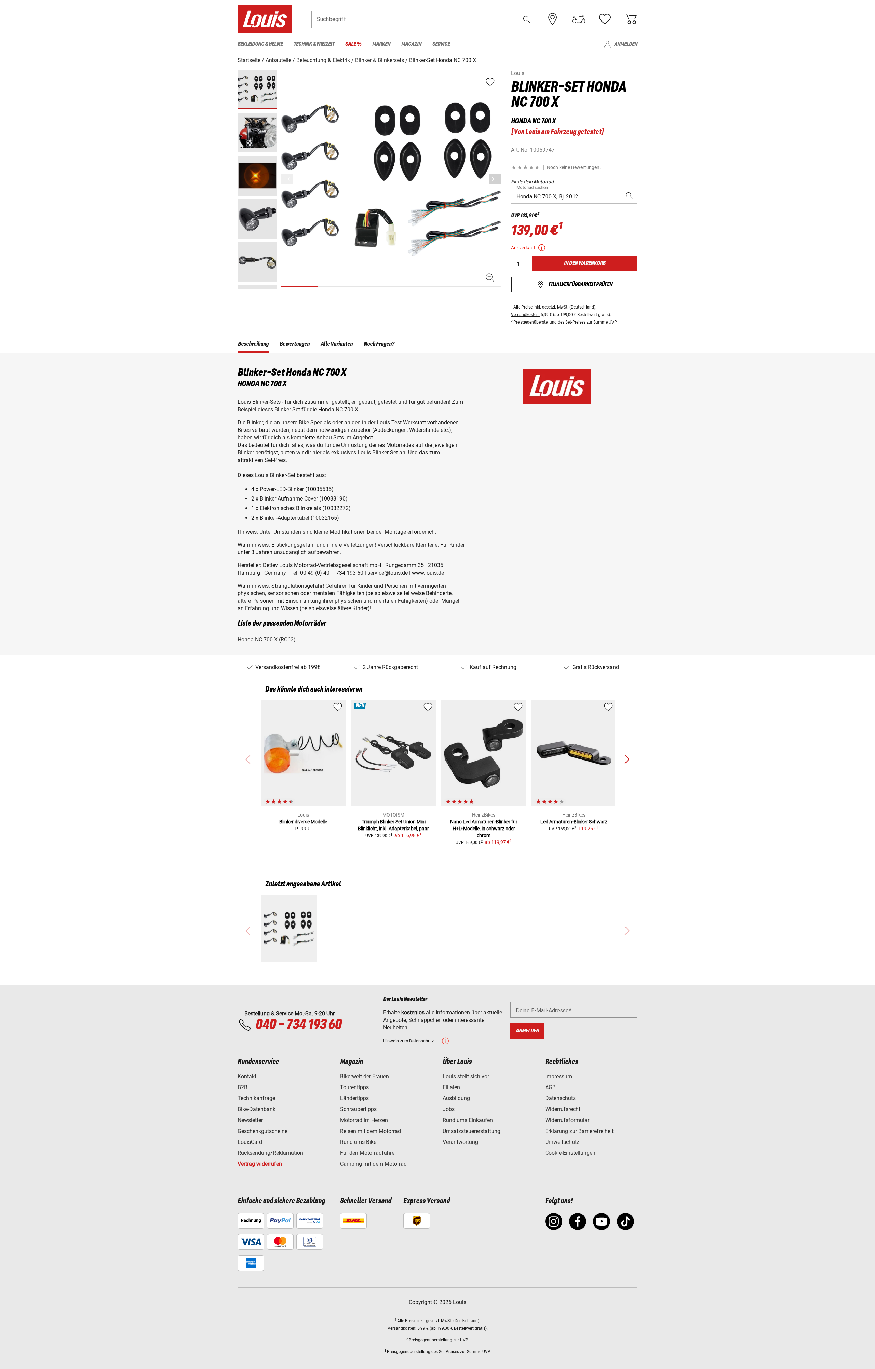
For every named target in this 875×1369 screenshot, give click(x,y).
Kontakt (247, 1076)
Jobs (449, 1109)
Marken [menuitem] (381, 44)
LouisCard (250, 1142)
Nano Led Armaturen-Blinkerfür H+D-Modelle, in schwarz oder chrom (483, 828)
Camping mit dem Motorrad (373, 1164)
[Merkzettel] (604, 19)
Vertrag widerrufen (260, 1164)
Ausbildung (456, 1098)
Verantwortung (460, 1142)
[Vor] (495, 179)
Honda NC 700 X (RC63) (267, 639)
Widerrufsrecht (562, 1109)
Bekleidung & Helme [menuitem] (260, 44)
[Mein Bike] (578, 19)
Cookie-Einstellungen (570, 1153)
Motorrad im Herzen (364, 1120)
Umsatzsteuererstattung (471, 1131)
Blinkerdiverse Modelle (303, 821)
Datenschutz (560, 1098)
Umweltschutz (562, 1142)
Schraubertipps (358, 1109)
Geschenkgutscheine (262, 1131)
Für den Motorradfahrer (368, 1153)
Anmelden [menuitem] (625, 44)
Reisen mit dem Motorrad (370, 1131)
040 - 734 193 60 (298, 1024)
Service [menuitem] (441, 44)
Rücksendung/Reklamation (270, 1153)
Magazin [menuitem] (411, 44)
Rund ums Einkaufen (468, 1120)
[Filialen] (553, 19)
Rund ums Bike (358, 1142)
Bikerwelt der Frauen (364, 1076)
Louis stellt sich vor (466, 1076)
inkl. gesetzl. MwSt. (551, 307)
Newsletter (250, 1120)
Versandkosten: (525, 314)
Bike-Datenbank (256, 1109)
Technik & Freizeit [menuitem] (314, 44)
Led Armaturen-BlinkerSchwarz (573, 821)
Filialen (451, 1087)
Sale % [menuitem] (353, 44)
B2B (242, 1087)
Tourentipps (354, 1087)
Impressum (558, 1076)
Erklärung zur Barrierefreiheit (579, 1131)
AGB (550, 1087)
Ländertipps (354, 1098)
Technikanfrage (256, 1098)
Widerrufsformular (567, 1120)
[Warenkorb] (630, 19)
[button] (527, 19)
